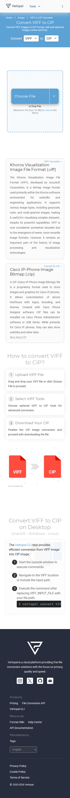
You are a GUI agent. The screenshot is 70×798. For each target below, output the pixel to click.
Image (21, 17)
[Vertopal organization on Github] (40, 681)
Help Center (35, 722)
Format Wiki (17, 722)
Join (47, 110)
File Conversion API (33, 703)
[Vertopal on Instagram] (20, 681)
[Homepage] (35, 648)
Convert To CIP (52, 266)
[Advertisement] (35, 59)
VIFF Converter (52, 161)
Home (9, 17)
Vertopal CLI (17, 709)
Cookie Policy (18, 771)
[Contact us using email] (50, 681)
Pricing (14, 703)
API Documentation (21, 727)
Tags (13, 741)
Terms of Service (19, 777)
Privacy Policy (18, 765)
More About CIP (18, 337)
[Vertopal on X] (30, 681)
